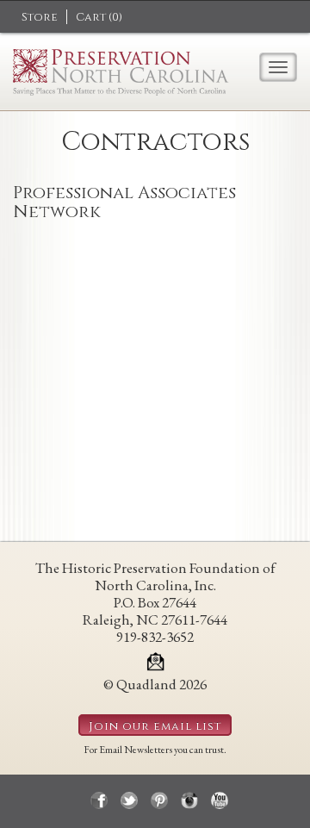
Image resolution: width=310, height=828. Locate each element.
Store (40, 17)
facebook (99, 800)
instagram (189, 800)
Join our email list (155, 726)
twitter (129, 800)
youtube (219, 800)
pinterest (159, 800)
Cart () (99, 17)
